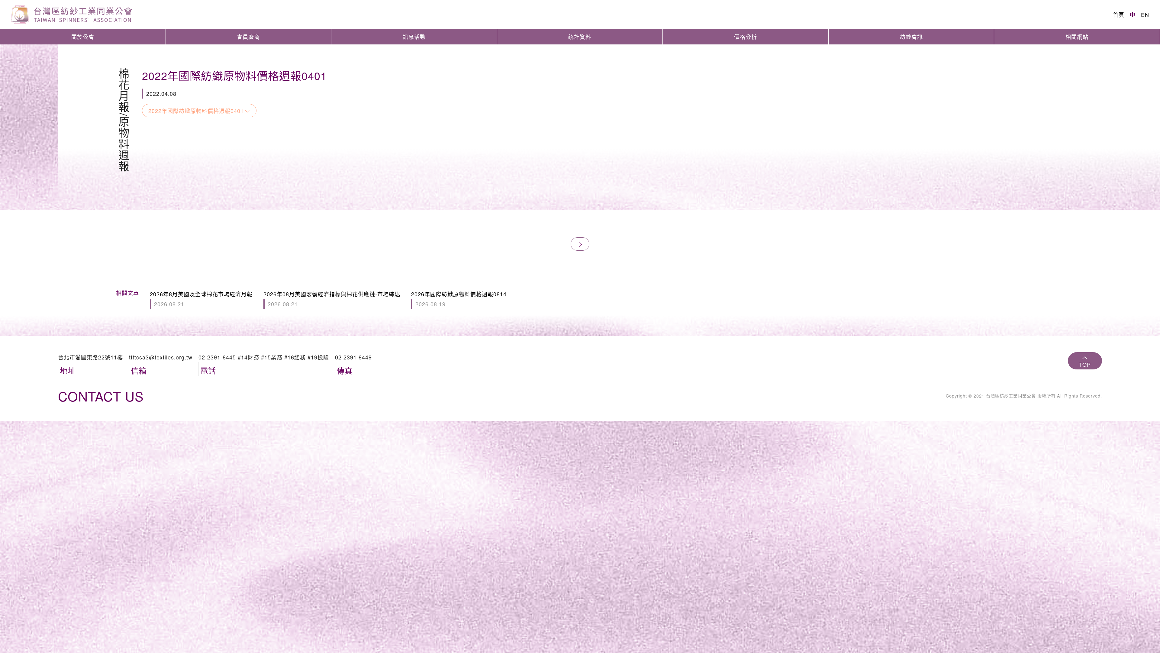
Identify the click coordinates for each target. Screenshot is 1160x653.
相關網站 (1076, 37)
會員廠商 (248, 37)
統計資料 (579, 37)
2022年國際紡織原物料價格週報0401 (196, 111)
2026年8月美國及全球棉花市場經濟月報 (201, 298)
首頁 (1118, 14)
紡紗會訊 (911, 37)
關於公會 (82, 37)
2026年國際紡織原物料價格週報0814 (459, 298)
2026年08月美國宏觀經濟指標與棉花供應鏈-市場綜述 (331, 298)
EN (1145, 14)
